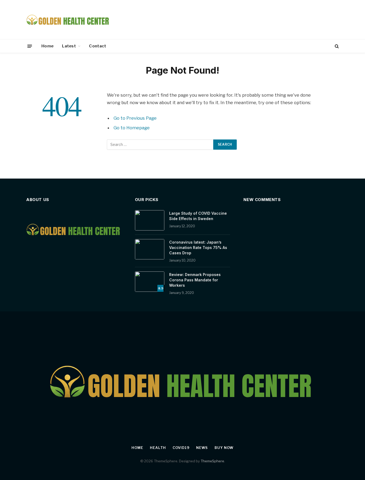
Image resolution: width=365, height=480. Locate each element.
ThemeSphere (212, 461)
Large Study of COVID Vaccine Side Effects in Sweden (198, 216)
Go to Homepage (132, 127)
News (202, 447)
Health (158, 447)
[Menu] (30, 46)
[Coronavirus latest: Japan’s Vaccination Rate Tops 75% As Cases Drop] (149, 249)
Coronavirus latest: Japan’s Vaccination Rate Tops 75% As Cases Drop (198, 247)
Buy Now (224, 447)
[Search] (336, 46)
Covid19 (181, 447)
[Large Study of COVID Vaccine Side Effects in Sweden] (149, 220)
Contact (97, 46)
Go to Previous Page (135, 118)
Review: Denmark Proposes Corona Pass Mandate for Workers (195, 280)
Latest (69, 46)
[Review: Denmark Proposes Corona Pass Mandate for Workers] (149, 281)
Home (47, 46)
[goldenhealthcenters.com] (68, 19)
